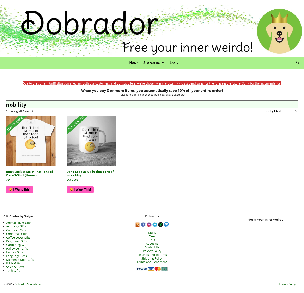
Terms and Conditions (152, 262)
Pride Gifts (13, 263)
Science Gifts (15, 267)
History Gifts (14, 252)
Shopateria (151, 62)
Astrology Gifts (16, 226)
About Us (152, 243)
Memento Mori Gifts (20, 260)
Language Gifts (16, 256)
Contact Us (152, 247)
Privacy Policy (152, 251)
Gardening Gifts (17, 245)
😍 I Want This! (19, 189)
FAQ (152, 240)
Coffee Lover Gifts (18, 237)
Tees (152, 236)
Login (174, 62)
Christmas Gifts (17, 234)
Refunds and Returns (152, 255)
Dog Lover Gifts (16, 241)
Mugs (152, 233)
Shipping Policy (152, 258)
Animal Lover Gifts (18, 223)
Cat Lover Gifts (16, 230)
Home (133, 62)
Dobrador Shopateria (27, 284)
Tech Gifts (13, 271)
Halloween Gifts (17, 248)
